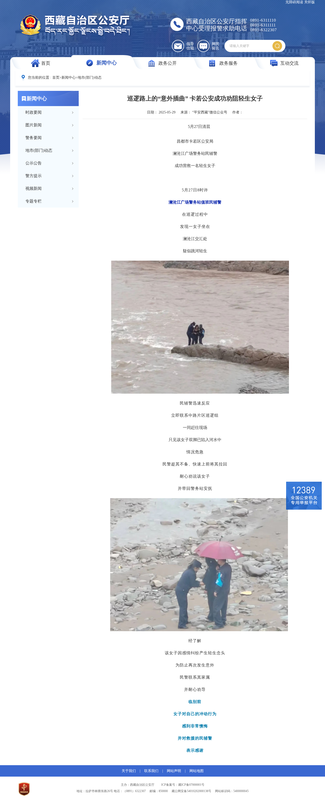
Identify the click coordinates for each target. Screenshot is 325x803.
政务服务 (228, 63)
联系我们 (151, 771)
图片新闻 (33, 125)
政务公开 (167, 63)
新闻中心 (106, 62)
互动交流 (289, 63)
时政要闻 (33, 112)
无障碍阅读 (294, 2)
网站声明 (174, 771)
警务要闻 (33, 138)
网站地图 (196, 771)
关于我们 (129, 771)
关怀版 (309, 2)
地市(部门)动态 (90, 77)
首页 (45, 63)
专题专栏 (33, 201)
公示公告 (33, 163)
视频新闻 (33, 188)
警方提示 (33, 176)
